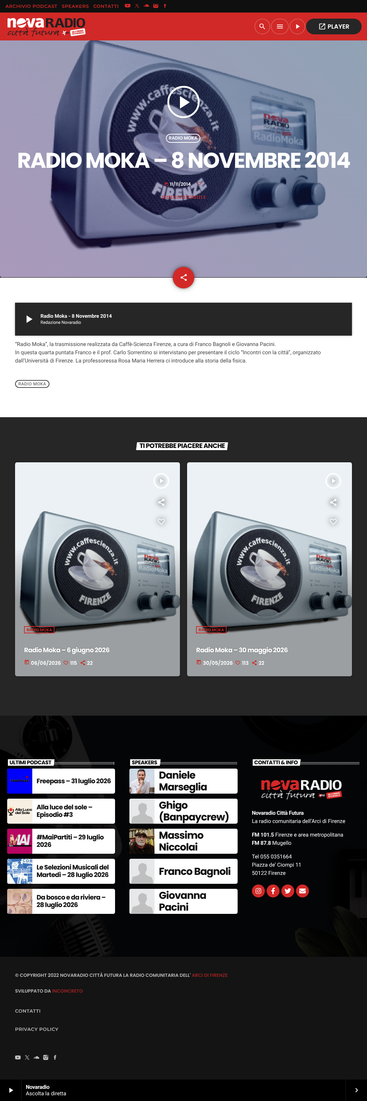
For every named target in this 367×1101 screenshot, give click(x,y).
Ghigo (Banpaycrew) (194, 811)
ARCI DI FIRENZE (210, 975)
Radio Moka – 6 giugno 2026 (66, 650)
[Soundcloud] (146, 6)
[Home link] (46, 26)
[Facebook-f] (273, 891)
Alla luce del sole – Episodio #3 (64, 811)
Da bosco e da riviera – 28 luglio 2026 (71, 901)
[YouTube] (127, 6)
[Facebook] (165, 6)
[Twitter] (287, 891)
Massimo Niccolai (181, 841)
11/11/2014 (178, 184)
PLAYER (333, 26)
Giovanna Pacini (182, 901)
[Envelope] (302, 891)
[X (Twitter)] (137, 6)
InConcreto (67, 991)
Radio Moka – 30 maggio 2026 (241, 650)
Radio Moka (183, 138)
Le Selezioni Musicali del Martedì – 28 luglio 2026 (73, 871)
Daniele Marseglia (183, 781)
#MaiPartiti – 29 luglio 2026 (70, 841)
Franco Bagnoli (194, 871)
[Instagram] (156, 6)
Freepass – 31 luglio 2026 (74, 781)
